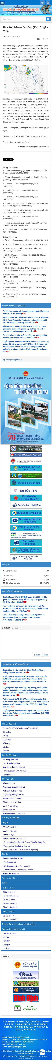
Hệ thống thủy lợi (9, 814)
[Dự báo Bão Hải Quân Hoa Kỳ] (26, 450)
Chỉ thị (5, 688)
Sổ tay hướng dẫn (9, 844)
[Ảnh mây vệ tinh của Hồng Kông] (26, 472)
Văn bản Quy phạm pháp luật (13, 881)
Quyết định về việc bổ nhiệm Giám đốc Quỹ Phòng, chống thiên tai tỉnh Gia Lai (24, 623)
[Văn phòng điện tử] (26, 927)
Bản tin (4, 835)
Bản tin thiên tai (9, 762)
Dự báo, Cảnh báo (9, 707)
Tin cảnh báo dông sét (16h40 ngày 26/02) (21, 244)
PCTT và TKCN (8, 731)
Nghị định (6, 893)
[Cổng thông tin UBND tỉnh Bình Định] (26, 942)
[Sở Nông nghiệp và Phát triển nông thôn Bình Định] (26, 935)
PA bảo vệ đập (8, 787)
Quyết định (7, 692)
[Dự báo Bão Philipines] (26, 465)
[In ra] (43, 38)
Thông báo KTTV (9, 727)
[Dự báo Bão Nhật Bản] (26, 457)
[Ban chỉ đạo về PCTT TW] (26, 401)
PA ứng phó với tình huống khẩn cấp (17, 798)
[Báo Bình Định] (26, 950)
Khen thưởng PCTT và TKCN (14, 766)
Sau (45, 607)
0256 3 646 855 (28, 994)
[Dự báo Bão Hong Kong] (26, 494)
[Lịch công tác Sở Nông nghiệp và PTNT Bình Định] (26, 960)
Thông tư (6, 897)
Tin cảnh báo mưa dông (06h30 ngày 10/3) (21, 216)
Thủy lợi (5, 775)
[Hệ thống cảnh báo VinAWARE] (26, 427)
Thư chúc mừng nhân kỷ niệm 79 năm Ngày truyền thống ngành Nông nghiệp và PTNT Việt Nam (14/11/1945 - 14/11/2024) (24, 569)
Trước (37, 607)
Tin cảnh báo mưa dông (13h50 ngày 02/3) (21, 240)
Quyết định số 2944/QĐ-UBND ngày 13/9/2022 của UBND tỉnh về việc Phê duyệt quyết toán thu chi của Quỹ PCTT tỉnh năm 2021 (26, 665)
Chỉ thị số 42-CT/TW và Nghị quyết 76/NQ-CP (20, 680)
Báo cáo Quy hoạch (10, 859)
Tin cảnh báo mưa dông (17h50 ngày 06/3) (21, 183)
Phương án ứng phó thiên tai (14, 739)
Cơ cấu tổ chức (8, 868)
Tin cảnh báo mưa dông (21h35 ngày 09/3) (21, 197)
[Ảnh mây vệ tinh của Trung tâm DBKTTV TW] (26, 502)
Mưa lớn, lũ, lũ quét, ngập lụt (14, 719)
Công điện (7, 684)
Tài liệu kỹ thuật (9, 852)
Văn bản (6, 699)
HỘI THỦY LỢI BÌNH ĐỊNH (12, 544)
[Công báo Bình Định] (26, 917)
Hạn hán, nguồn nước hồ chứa (14, 723)
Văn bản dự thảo (8, 830)
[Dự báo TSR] (26, 442)
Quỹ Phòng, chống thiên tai (13, 747)
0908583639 (29, 1011)
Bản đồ (5, 806)
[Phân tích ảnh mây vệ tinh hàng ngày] (26, 480)
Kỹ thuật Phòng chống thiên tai (13, 305)
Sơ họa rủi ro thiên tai (11, 826)
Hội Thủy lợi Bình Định (10, 770)
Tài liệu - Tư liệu (8, 840)
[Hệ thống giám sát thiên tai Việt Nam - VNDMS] (26, 407)
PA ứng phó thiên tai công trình (14, 791)
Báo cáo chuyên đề (10, 855)
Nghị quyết (7, 889)
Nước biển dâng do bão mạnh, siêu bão (18, 822)
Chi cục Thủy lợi (8, 864)
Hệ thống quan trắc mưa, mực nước (16, 818)
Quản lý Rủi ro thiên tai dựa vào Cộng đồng (18, 876)
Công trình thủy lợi (10, 779)
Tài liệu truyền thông (10, 848)
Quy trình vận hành (10, 783)
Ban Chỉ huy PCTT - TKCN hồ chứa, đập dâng (20, 802)
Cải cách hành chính (11, 872)
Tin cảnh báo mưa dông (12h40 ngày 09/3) (21, 190)
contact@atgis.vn (43, 1008)
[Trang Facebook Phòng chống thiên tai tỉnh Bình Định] (26, 413)
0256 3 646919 (16, 994)
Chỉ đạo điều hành (9, 676)
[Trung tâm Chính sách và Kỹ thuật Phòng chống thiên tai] (26, 487)
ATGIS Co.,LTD (25, 1008)
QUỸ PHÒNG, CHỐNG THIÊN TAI (15, 617)
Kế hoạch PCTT (9, 735)
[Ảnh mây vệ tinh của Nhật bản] (26, 510)
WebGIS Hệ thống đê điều (13, 811)
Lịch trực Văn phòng (10, 758)
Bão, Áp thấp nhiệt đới (11, 715)
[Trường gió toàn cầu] (26, 434)
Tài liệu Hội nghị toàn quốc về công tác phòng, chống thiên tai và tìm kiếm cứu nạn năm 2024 (25, 336)
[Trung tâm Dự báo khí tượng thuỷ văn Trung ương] (26, 420)
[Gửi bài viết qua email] (38, 38)
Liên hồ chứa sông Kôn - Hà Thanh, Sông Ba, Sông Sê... (24, 794)
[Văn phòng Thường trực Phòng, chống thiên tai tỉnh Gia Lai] (26, 10)
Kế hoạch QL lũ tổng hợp (12, 743)
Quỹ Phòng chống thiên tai (12, 359)
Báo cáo (6, 703)
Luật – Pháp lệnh (9, 885)
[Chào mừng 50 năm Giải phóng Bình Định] (26, 382)
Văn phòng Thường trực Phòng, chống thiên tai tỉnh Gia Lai (34, 1004)
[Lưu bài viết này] (47, 38)
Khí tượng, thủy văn (10, 712)
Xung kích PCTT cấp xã (12, 751)
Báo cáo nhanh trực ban (12, 754)
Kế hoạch (6, 695)
